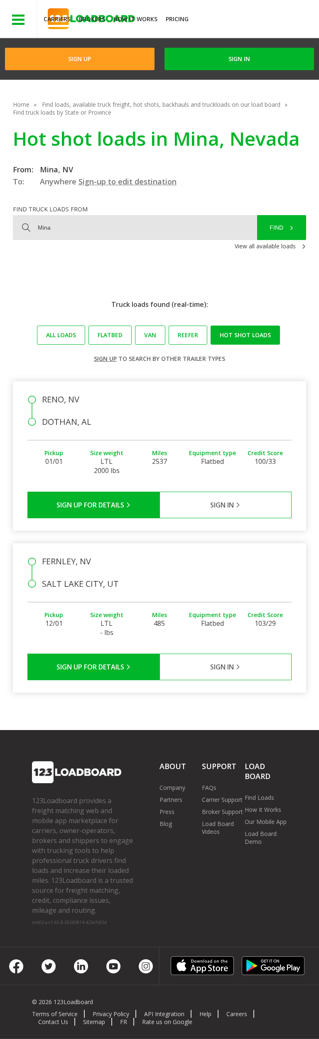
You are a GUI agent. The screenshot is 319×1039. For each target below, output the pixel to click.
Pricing (177, 19)
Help (205, 1014)
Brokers (92, 19)
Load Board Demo (261, 837)
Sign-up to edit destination (128, 181)
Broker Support (222, 812)
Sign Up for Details (91, 505)
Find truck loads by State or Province (62, 112)
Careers (236, 1014)
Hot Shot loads (245, 335)
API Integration (164, 1014)
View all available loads (265, 246)
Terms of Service (55, 1014)
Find (276, 227)
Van (150, 335)
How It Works (135, 19)
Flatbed (110, 335)
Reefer (188, 335)
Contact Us (53, 1022)
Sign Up (79, 59)
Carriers (57, 19)
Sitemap (94, 1022)
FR (123, 1022)
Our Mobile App (266, 822)
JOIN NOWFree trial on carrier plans (255, 20)
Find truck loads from (50, 209)
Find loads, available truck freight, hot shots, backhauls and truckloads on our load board (161, 104)
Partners (171, 800)
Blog (166, 824)
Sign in (239, 59)
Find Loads (259, 797)
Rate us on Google (167, 1022)
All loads (61, 335)
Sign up (105, 359)
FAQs (209, 788)
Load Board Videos (218, 828)
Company (172, 788)
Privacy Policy (111, 1014)
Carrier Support (222, 800)
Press (167, 812)
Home (21, 104)
